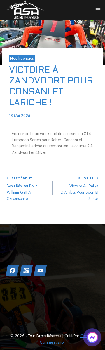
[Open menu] (98, 10)
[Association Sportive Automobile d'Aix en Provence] (25, 9)
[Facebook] (12, 270)
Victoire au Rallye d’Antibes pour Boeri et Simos (79, 188)
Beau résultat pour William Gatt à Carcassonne (22, 188)
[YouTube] (40, 270)
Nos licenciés (22, 58)
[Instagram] (26, 270)
